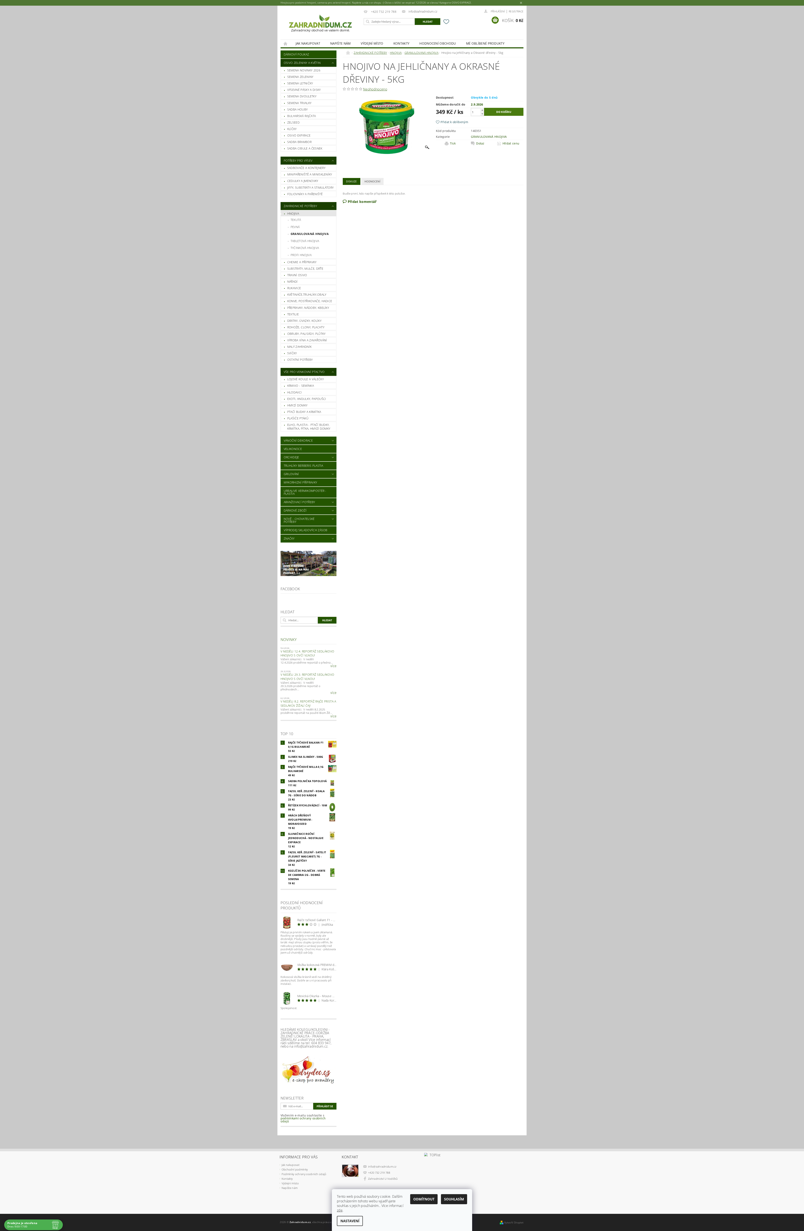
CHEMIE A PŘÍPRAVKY (302, 262)
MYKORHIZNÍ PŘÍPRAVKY (300, 482)
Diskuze (351, 181)
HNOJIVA (293, 213)
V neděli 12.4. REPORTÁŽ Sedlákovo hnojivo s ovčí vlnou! (307, 653)
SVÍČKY (292, 353)
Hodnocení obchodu (437, 43)
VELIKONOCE (293, 449)
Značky (289, 538)
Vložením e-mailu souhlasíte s (303, 1118)
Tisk (453, 143)
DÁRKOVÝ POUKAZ (296, 54)
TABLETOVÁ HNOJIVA (305, 241)
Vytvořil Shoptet (513, 1222)
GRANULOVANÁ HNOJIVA (310, 234)
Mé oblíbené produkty (485, 43)
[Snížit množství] (482, 114)
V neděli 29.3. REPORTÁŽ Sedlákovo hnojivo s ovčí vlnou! (307, 677)
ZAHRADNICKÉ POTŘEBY (300, 206)
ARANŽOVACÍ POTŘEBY (299, 502)
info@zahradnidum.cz (382, 1166)
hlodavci (294, 392)
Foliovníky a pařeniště (305, 194)
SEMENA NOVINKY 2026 (303, 70)
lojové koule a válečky (305, 379)
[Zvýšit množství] (482, 110)
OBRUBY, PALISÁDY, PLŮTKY (306, 334)
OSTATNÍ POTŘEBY (300, 360)
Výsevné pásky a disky (304, 90)
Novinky (289, 639)
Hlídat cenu (510, 143)
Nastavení (349, 1221)
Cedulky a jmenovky (302, 181)
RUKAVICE (294, 288)
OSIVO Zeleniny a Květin (302, 63)
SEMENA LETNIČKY (300, 83)
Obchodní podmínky (295, 1169)
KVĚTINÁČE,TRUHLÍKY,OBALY (306, 294)
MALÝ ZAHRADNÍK (299, 347)
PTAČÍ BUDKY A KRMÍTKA (304, 412)
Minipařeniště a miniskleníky (309, 174)
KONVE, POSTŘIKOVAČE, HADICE (309, 301)
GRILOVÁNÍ (291, 474)
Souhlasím (454, 1199)
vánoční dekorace (298, 440)
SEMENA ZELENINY (300, 77)
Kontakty (401, 43)
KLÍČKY (292, 129)
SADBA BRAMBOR (299, 142)
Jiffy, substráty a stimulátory (310, 187)
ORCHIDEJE (291, 457)
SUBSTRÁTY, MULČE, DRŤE (305, 269)
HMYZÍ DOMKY (297, 405)
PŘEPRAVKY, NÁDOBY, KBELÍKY (308, 308)
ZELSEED (293, 122)
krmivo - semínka (300, 386)
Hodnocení (372, 181)
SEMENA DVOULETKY (301, 96)
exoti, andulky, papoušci (306, 399)
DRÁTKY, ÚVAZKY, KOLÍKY (304, 321)
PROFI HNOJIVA (301, 255)
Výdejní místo (372, 43)
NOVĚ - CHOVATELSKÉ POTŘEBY (299, 520)
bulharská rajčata (301, 116)
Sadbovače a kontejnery (306, 168)
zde (340, 1210)
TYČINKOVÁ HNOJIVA (305, 248)
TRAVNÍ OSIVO (297, 275)
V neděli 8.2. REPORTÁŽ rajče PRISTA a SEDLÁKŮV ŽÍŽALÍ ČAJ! (308, 703)
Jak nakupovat (308, 43)
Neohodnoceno (375, 89)
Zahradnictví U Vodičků (383, 1179)
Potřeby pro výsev (298, 160)
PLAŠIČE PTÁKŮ (297, 418)
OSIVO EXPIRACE (299, 135)
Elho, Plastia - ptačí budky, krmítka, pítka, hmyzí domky (308, 427)
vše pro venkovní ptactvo (304, 372)
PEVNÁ (295, 227)
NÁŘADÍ (292, 282)
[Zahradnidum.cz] (321, 25)
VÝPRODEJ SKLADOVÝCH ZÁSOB (305, 530)
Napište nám (340, 43)
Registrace (516, 11)
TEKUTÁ (296, 220)
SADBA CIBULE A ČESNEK (304, 148)
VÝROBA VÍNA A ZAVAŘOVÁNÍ (307, 340)
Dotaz (480, 143)
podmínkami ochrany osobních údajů (303, 1119)
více (333, 666)
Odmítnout (423, 1199)
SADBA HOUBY (297, 109)
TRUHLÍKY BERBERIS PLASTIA (303, 466)
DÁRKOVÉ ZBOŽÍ (295, 510)
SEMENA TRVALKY (299, 103)
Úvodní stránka (286, 43)
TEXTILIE (293, 314)
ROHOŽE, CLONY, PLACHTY (305, 327)
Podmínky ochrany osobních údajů (304, 1174)
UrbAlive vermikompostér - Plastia (305, 492)
